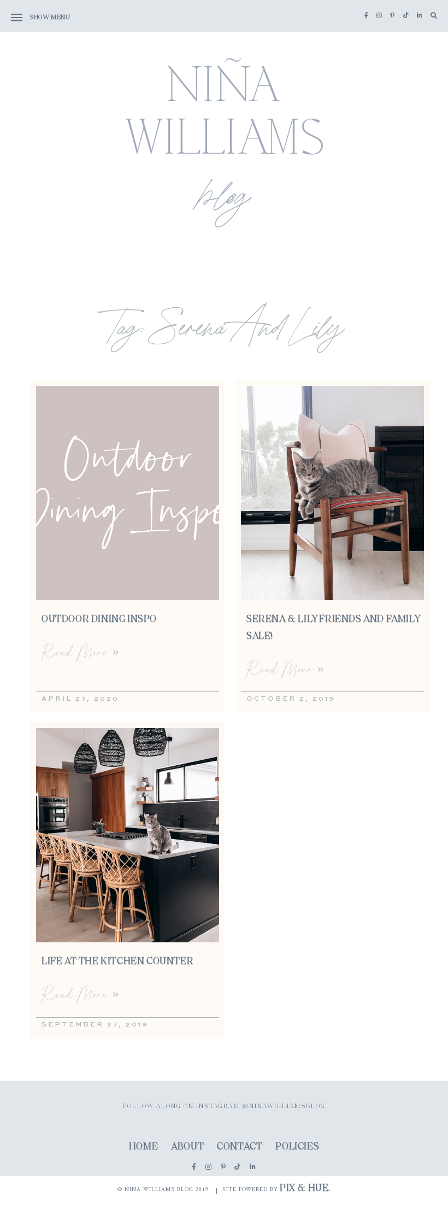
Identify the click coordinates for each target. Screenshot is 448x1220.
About (187, 1147)
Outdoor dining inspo (99, 620)
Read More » (81, 652)
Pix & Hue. (305, 1189)
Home (143, 1147)
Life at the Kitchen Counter (117, 962)
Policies (297, 1147)
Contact (239, 1147)
